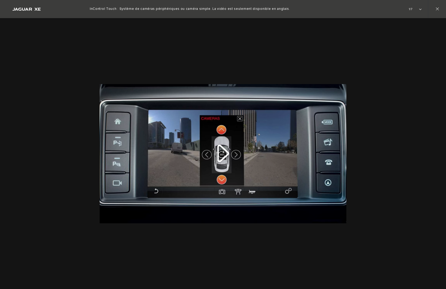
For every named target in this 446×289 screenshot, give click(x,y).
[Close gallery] (437, 9)
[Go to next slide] (440, 150)
